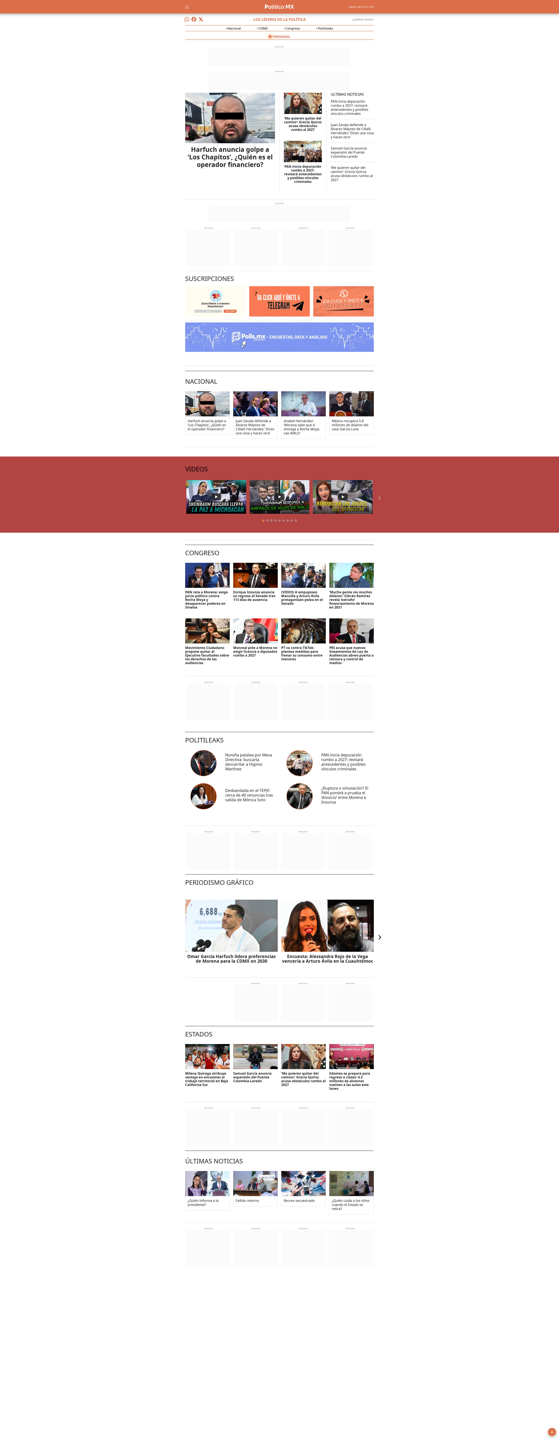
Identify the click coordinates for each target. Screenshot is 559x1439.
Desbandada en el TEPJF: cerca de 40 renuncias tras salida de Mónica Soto (249, 795)
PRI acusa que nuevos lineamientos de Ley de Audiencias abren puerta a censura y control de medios (351, 655)
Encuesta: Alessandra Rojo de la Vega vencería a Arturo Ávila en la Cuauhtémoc (327, 958)
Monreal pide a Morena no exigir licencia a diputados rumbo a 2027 (255, 651)
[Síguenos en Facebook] (193, 19)
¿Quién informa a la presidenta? (203, 1202)
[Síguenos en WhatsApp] (186, 19)
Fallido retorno (247, 1200)
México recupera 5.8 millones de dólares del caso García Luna (350, 425)
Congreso (292, 28)
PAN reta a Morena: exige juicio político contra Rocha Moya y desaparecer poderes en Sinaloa (206, 600)
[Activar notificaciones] (552, 1432)
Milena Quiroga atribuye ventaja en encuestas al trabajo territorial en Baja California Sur (206, 1079)
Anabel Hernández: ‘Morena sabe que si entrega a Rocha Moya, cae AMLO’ (302, 427)
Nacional (234, 28)
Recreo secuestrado (299, 1200)
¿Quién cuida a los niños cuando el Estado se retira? (351, 1204)
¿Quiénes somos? (363, 19)
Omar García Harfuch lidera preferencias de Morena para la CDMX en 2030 (231, 958)
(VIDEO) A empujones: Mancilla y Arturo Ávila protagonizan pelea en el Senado (302, 598)
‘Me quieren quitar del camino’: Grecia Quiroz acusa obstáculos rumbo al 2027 (303, 124)
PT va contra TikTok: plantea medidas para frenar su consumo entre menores (301, 653)
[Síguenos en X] (200, 19)
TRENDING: (281, 36)
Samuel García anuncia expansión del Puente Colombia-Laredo (349, 152)
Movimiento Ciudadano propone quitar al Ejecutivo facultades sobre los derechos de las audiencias (207, 655)
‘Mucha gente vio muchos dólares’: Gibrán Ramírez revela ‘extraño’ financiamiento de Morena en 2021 (351, 600)
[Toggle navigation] (187, 6)
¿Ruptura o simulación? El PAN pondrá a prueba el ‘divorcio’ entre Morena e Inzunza (344, 795)
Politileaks (325, 28)
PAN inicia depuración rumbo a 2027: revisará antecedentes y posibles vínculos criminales (303, 174)
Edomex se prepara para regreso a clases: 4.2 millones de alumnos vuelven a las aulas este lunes (349, 1081)
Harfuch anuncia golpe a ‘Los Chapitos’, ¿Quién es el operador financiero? (230, 157)
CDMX (263, 28)
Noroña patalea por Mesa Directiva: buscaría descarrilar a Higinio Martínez (248, 762)
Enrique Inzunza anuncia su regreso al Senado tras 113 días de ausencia (254, 596)
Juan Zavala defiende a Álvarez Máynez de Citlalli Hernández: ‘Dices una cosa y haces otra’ (352, 130)
